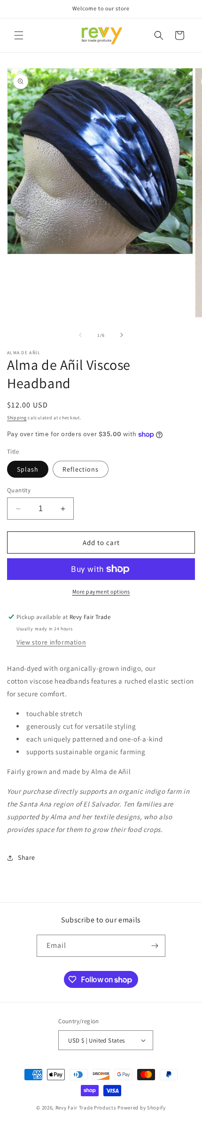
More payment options (101, 591)
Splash (28, 469)
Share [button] (26, 857)
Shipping (17, 418)
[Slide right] (121, 335)
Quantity (19, 490)
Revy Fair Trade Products (86, 1107)
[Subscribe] (154, 946)
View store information (51, 642)
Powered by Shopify (141, 1107)
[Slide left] (80, 335)
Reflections (80, 469)
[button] (18, 35)
